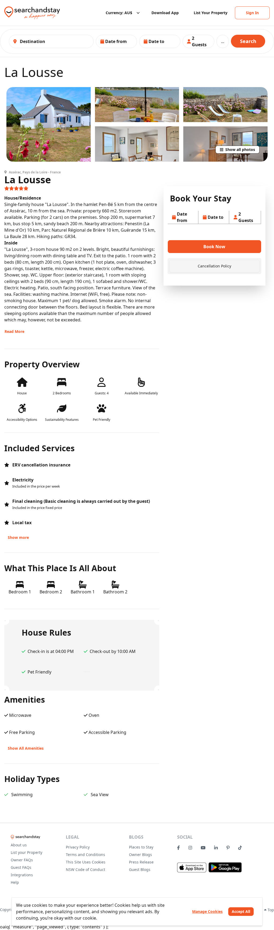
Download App (165, 12)
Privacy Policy (78, 847)
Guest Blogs (139, 869)
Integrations (22, 874)
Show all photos (240, 149)
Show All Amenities (26, 748)
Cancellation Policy (214, 266)
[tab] (214, 266)
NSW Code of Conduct (85, 869)
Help (15, 882)
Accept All (241, 911)
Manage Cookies (207, 911)
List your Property (26, 852)
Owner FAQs (22, 859)
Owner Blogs (140, 854)
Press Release (141, 862)
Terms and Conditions (85, 854)
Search (248, 41)
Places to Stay (141, 847)
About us (19, 844)
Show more (18, 537)
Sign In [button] (252, 12)
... (222, 41)
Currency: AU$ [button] (119, 12)
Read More (14, 331)
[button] (116, 41)
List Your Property (210, 12)
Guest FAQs (21, 867)
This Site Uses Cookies (85, 862)
